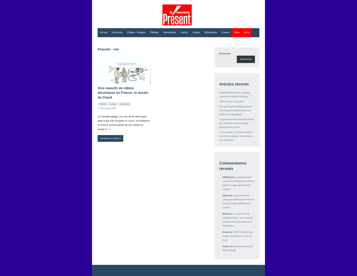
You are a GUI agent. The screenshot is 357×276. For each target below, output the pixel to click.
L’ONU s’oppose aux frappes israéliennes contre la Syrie (238, 236)
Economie (125, 104)
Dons (236, 32)
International (169, 32)
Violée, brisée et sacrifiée (231, 101)
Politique (154, 32)
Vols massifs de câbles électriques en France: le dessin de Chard (123, 92)
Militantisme (210, 32)
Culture (196, 32)
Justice (184, 32)
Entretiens (117, 32)
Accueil (104, 32)
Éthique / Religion (136, 32)
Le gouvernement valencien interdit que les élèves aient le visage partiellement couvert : (236, 123)
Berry (247, 32)
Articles (102, 104)
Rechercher (225, 53)
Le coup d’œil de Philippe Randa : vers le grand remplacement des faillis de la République (236, 110)
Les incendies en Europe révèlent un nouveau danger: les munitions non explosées (236, 136)
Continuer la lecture (109, 138)
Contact (225, 32)
